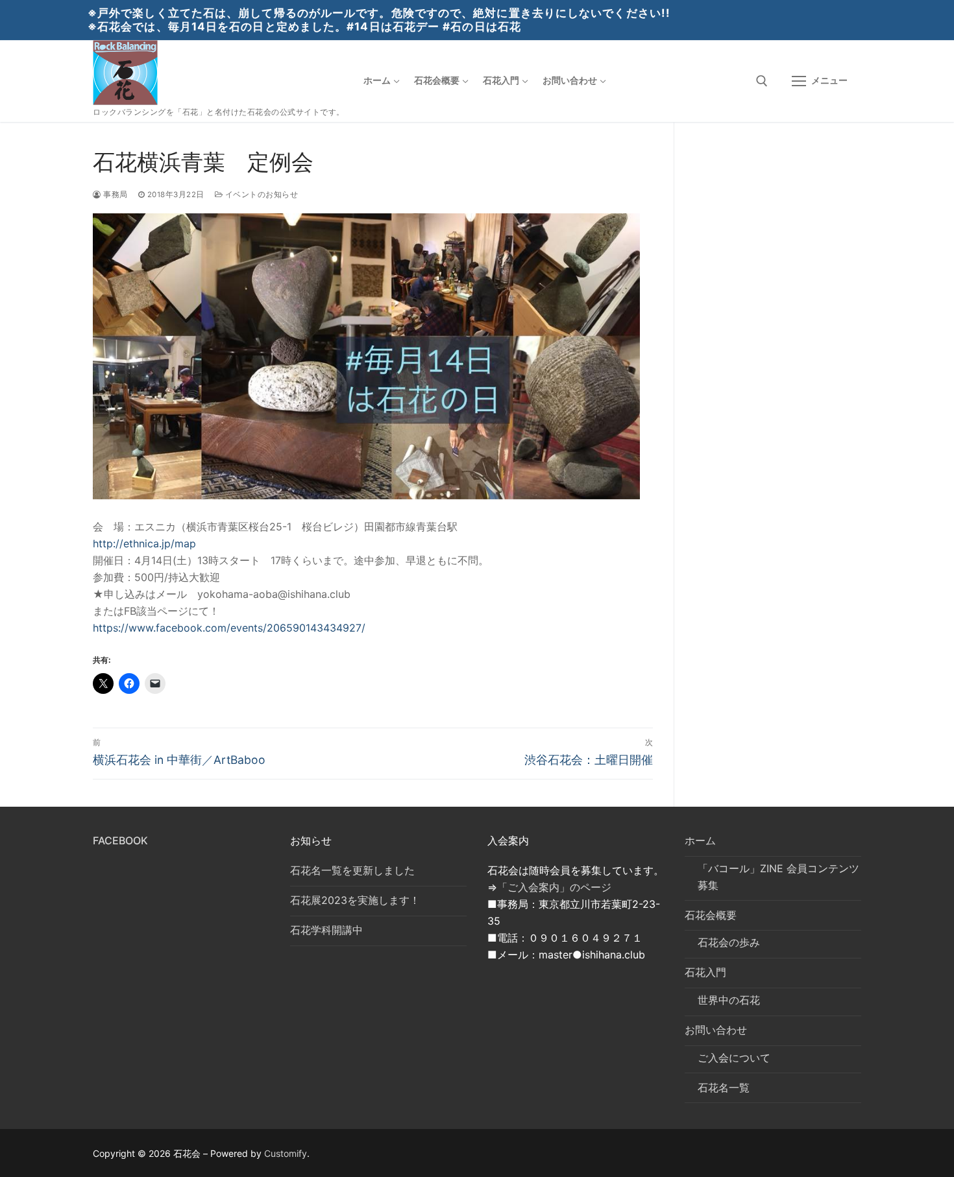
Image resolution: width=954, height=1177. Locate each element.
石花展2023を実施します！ (355, 900)
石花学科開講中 (326, 929)
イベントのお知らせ (260, 194)
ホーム (700, 840)
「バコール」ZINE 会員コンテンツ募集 (778, 877)
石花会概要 (711, 915)
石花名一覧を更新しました (352, 870)
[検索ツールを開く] (762, 81)
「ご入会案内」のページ (554, 887)
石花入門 (705, 972)
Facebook (120, 840)
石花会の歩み (729, 942)
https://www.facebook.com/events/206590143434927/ (229, 627)
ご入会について (734, 1057)
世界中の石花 (729, 999)
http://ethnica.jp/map (144, 543)
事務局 (114, 194)
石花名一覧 (724, 1087)
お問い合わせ (716, 1029)
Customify (285, 1153)
